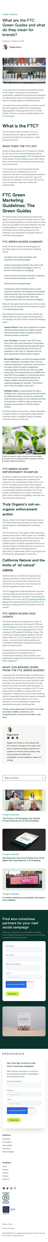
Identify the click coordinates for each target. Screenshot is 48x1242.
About (4, 1166)
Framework (6, 1148)
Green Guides (20, 156)
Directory (5, 1179)
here (11, 116)
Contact (5, 1176)
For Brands (6, 1139)
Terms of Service (8, 1228)
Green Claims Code (15, 309)
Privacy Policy (7, 1224)
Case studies (7, 1145)
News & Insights (8, 1152)
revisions (6, 624)
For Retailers (6, 1142)
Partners (5, 1170)
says (36, 177)
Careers (5, 1173)
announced (27, 629)
